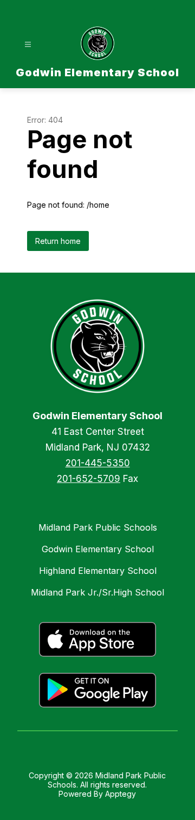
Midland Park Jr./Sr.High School (97, 592)
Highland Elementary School (98, 570)
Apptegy (120, 793)
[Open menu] (28, 44)
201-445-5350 (98, 463)
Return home (58, 241)
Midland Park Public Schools (97, 527)
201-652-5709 (88, 478)
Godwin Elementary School (98, 549)
